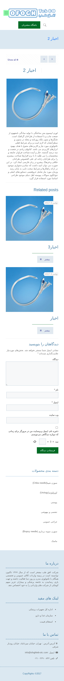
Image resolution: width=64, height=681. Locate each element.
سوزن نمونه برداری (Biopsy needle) (40, 531)
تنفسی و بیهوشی (49, 512)
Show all (12, 60)
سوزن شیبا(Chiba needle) (45, 483)
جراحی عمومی (50, 521)
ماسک (54, 541)
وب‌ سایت (53, 415)
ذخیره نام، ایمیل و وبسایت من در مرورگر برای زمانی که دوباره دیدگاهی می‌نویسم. (33, 433)
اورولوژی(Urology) (48, 492)
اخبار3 (53, 247)
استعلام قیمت (46, 621)
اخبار (54, 318)
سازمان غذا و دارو (44, 615)
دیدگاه (55, 359)
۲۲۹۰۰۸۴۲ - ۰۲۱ (44, 2)
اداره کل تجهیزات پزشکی (41, 609)
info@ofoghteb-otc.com (20, 2)
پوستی (54, 502)
